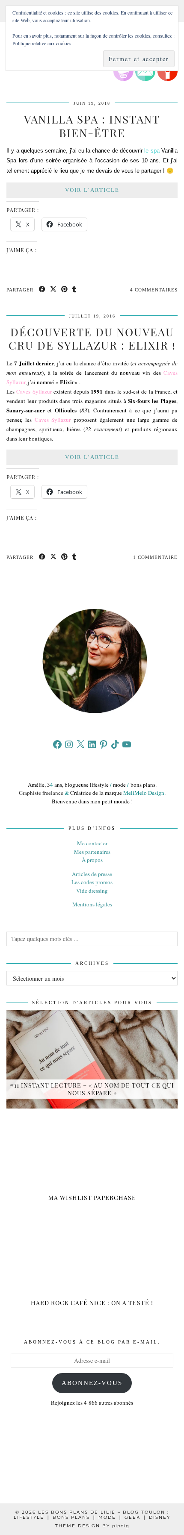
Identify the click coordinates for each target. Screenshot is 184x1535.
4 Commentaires (154, 289)
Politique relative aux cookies (41, 43)
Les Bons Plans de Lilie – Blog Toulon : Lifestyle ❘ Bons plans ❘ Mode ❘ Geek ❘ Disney (92, 1514)
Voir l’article (92, 190)
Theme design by (92, 1526)
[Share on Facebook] (42, 290)
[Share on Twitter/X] (53, 290)
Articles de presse (92, 874)
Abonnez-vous (92, 1382)
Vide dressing (92, 890)
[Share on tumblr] (74, 290)
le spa (151, 150)
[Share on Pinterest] (64, 290)
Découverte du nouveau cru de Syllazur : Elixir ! (92, 338)
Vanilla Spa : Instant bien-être (92, 126)
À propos (92, 860)
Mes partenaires (92, 852)
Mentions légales (92, 904)
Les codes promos (92, 882)
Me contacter (92, 843)
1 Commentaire (155, 557)
